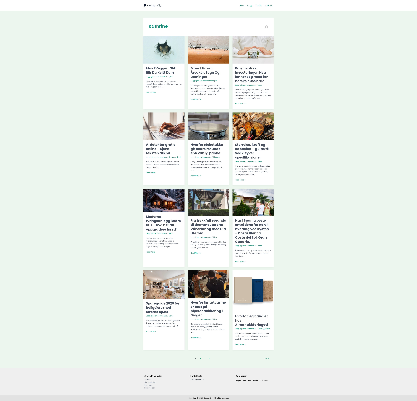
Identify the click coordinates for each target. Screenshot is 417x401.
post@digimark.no (197, 379)
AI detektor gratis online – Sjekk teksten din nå (160, 148)
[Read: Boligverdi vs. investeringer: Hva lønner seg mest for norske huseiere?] (253, 49)
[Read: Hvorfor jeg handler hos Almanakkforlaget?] (253, 290)
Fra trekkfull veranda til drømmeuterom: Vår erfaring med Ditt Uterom (208, 227)
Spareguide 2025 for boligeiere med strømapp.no (162, 307)
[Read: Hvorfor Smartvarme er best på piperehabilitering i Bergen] (208, 284)
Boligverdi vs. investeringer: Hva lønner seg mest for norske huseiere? (251, 74)
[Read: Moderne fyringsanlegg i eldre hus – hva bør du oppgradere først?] (164, 200)
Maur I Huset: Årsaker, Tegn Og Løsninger (205, 72)
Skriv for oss (149, 388)
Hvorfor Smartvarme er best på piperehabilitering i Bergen (208, 309)
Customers (264, 381)
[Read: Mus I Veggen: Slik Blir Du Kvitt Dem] (164, 49)
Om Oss (259, 5)
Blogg (249, 5)
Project (238, 381)
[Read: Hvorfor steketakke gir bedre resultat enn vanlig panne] (208, 126)
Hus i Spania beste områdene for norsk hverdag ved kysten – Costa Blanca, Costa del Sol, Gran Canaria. (252, 231)
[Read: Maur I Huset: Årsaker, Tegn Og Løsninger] (208, 49)
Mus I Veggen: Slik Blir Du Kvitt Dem (161, 70)
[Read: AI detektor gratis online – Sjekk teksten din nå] (164, 126)
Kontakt (268, 5)
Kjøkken (216, 157)
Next (268, 358)
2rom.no (147, 379)
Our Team (247, 381)
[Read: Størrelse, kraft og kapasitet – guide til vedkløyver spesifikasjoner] (253, 126)
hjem (215, 81)
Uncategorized (174, 157)
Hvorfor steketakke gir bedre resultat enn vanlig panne (207, 148)
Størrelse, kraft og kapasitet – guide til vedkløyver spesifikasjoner (252, 151)
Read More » (151, 92)
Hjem (242, 5)
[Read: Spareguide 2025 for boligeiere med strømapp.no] (164, 284)
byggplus (148, 385)
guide (171, 76)
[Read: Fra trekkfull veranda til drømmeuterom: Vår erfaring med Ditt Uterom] (208, 202)
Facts (255, 381)
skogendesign (150, 382)
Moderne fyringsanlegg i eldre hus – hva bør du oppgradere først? (163, 223)
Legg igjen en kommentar (156, 76)
